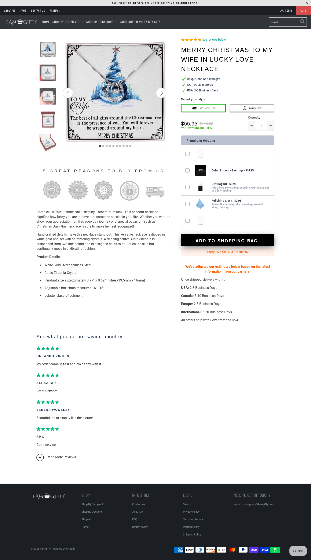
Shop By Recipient (92, 504)
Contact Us (38, 10)
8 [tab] (123, 146)
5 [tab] (113, 146)
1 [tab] (100, 146)
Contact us (138, 504)
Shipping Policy (192, 534)
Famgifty (45, 548)
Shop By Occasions (99, 21)
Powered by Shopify (63, 548)
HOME (46, 21)
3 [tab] (106, 146)
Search (187, 504)
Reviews (55, 10)
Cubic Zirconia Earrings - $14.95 (233, 170)
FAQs (23, 10)
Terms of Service (193, 519)
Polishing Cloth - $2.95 (226, 201)
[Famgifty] (21, 22)
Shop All (86, 519)
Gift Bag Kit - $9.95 (224, 184)
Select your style (193, 99)
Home (85, 526)
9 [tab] (127, 146)
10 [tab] (130, 146)
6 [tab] (116, 146)
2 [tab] (103, 146)
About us (137, 511)
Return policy (140, 526)
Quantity (254, 117)
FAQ (134, 519)
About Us (10, 10)
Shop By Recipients (65, 21)
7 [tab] (120, 146)
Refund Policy (191, 526)
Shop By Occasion (92, 511)
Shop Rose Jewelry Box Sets (140, 21)
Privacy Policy (191, 511)
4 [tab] (110, 146)
